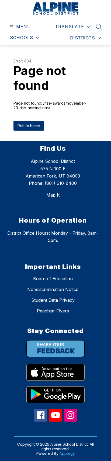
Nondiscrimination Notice (52, 289)
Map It (53, 195)
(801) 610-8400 (61, 183)
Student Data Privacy (53, 300)
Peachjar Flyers (53, 311)
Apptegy (67, 453)
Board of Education (53, 278)
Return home (29, 125)
